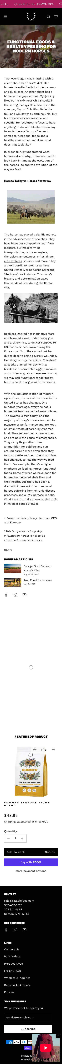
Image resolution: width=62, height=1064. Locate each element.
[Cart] (56, 16)
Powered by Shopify (31, 1059)
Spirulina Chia (41, 113)
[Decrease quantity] (8, 838)
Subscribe (28, 1028)
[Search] (48, 16)
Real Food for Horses (37, 580)
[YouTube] (24, 595)
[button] (46, 1048)
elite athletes (13, 261)
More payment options (31, 871)
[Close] (58, 1035)
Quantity (10, 831)
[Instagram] (15, 595)
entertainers (45, 256)
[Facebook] (6, 595)
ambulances (27, 256)
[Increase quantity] (22, 838)
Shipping (10, 821)
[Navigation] (5, 16)
